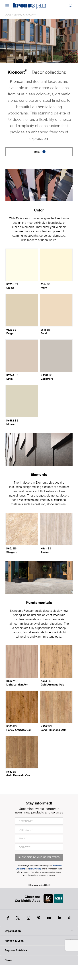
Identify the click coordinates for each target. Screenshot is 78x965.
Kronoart (29, 14)
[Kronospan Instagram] (28, 918)
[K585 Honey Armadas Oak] (21, 707)
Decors (17, 14)
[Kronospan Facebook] (8, 918)
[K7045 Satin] (21, 355)
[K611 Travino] (56, 529)
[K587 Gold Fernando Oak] (21, 752)
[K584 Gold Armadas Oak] (56, 661)
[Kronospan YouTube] (49, 918)
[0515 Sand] (56, 310)
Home (8, 14)
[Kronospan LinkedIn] (59, 918)
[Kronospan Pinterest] (38, 918)
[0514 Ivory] (56, 265)
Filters (39, 152)
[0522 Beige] (21, 310)
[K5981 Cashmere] (56, 355)
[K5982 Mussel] (21, 401)
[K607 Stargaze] (21, 529)
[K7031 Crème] (21, 265)
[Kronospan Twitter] (18, 918)
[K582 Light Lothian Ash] (21, 661)
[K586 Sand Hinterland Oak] (56, 707)
